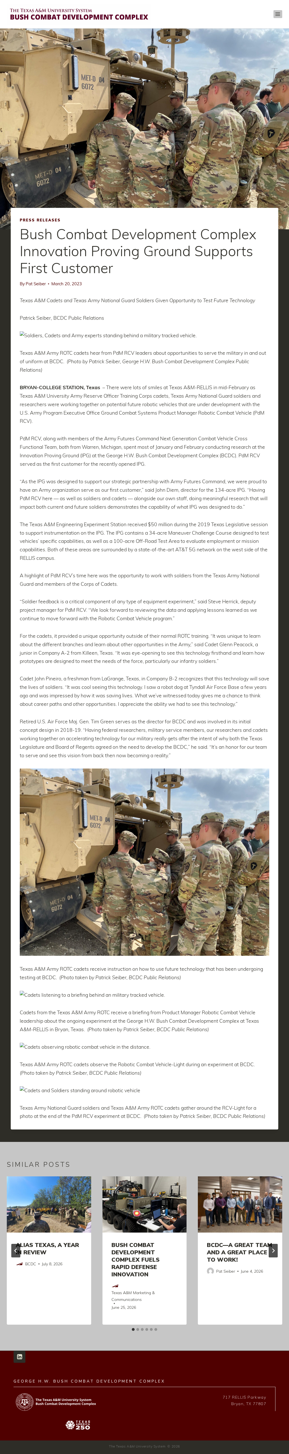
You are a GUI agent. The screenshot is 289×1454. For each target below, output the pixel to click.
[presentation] (49, 1204)
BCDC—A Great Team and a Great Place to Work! (239, 1252)
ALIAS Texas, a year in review (47, 1248)
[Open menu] (277, 14)
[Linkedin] (19, 1357)
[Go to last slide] (15, 1250)
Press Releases (40, 220)
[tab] (133, 1329)
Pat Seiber (36, 283)
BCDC (30, 1263)
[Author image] (19, 1263)
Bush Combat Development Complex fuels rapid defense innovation (135, 1259)
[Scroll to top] (276, 1448)
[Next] (273, 1250)
